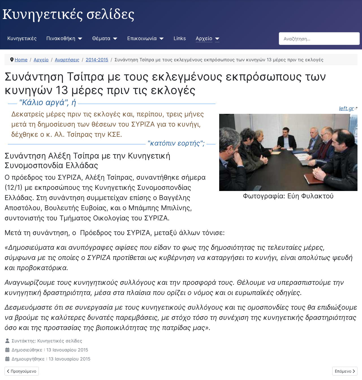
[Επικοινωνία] (160, 38)
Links (180, 38)
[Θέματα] (113, 38)
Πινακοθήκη (60, 38)
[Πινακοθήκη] (78, 38)
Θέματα (101, 38)
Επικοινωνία (142, 38)
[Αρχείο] (215, 38)
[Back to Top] (352, 369)
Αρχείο (204, 38)
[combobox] (319, 38)
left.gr (346, 108)
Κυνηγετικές (21, 38)
